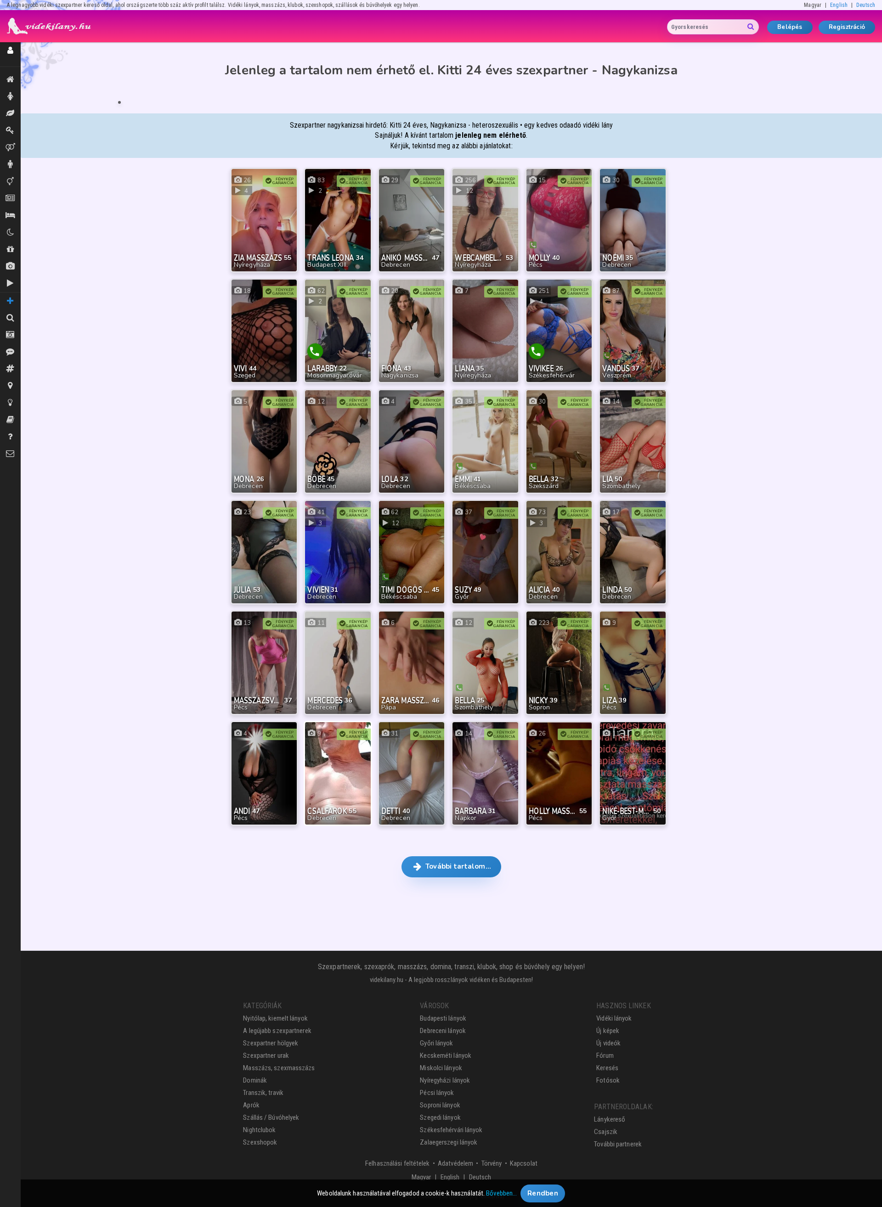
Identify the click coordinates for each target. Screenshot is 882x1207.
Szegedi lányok (440, 1117)
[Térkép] (10, 385)
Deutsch (865, 5)
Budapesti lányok (443, 1018)
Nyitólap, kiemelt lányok (275, 1018)
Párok (10, 147)
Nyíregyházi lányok (445, 1080)
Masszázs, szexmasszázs (279, 1068)
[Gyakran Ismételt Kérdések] (10, 436)
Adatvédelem (455, 1163)
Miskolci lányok (441, 1068)
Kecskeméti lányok (445, 1055)
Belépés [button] (789, 27)
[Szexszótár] (10, 419)
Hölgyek (10, 96)
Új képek (10, 266)
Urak (10, 164)
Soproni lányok (440, 1105)
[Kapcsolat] (10, 453)
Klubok (10, 232)
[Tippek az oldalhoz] (10, 402)
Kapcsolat (523, 1163)
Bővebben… (501, 1193)
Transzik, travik (10, 181)
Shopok (10, 249)
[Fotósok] (10, 334)
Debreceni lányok (443, 1031)
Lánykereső (609, 1119)
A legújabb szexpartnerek (277, 1031)
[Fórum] (10, 368)
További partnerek (618, 1144)
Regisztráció (847, 27)
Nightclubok (259, 1130)
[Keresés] (10, 317)
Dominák (10, 130)
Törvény (491, 1163)
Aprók (10, 198)
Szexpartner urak (266, 1055)
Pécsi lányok (437, 1093)
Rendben (542, 1193)
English (839, 5)
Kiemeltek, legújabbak (10, 79)
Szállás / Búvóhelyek (10, 215)
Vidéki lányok (614, 1018)
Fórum (605, 1055)
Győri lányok (436, 1043)
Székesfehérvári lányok (451, 1130)
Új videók (10, 283)
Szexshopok (260, 1142)
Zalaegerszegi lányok (448, 1142)
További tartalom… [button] (457, 866)
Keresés (607, 1068)
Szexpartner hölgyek (270, 1043)
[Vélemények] (10, 351)
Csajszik (605, 1132)
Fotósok (608, 1080)
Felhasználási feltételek (397, 1163)
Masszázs (10, 113)
